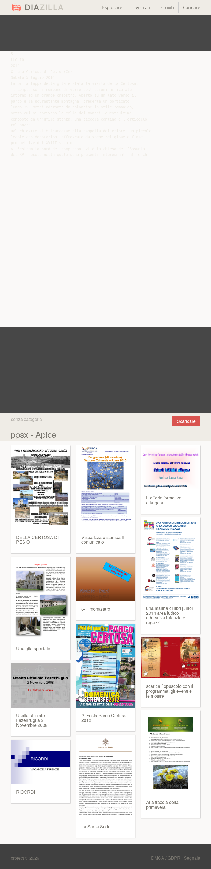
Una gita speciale (33, 648)
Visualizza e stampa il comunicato (102, 539)
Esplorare (112, 7)
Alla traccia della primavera (162, 804)
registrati (140, 7)
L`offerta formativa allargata (163, 500)
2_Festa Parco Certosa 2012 (103, 717)
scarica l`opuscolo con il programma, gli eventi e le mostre (169, 691)
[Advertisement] (105, 33)
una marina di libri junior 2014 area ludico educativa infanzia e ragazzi (169, 615)
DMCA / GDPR (166, 858)
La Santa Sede (95, 826)
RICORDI (25, 792)
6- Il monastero (95, 609)
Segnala (192, 858)
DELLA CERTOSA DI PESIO (37, 539)
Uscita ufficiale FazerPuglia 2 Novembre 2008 (32, 720)
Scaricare (186, 421)
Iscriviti (166, 7)
